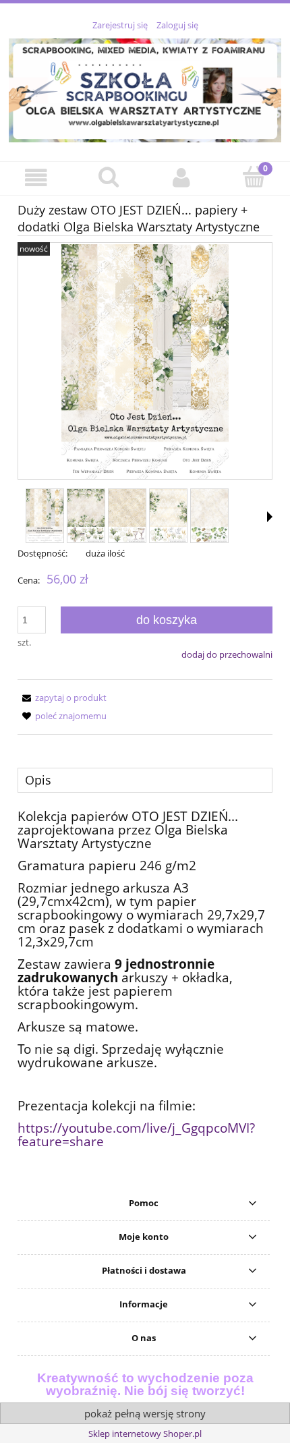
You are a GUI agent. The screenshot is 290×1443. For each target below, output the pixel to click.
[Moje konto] (181, 178)
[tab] (145, 780)
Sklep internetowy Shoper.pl (145, 1433)
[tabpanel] (145, 979)
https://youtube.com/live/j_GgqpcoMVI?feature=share (136, 1134)
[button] (36, 178)
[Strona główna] (145, 88)
